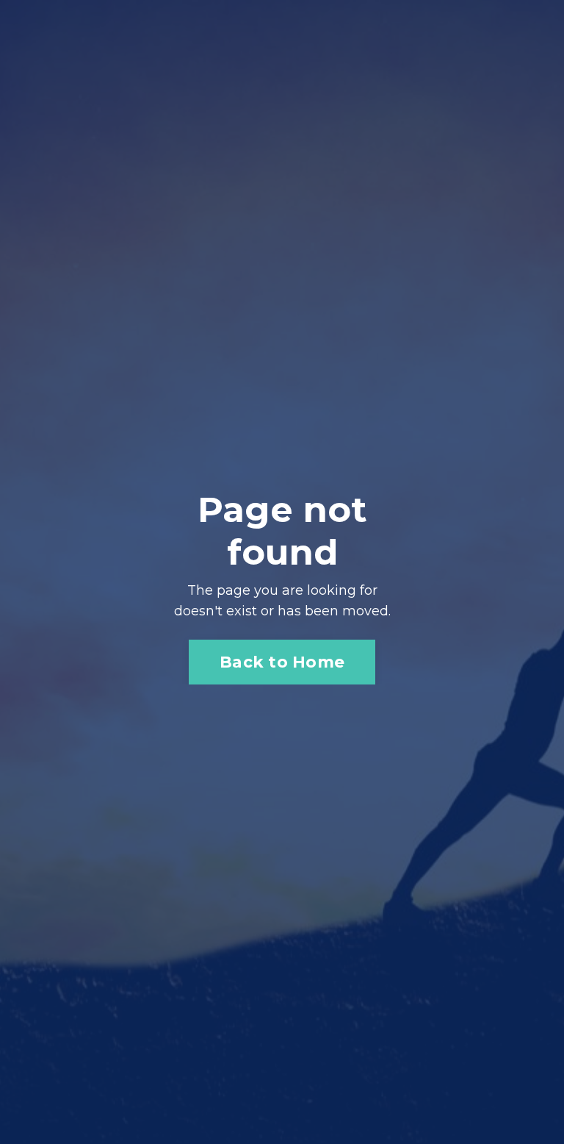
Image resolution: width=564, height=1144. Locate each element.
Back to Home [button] (282, 661)
